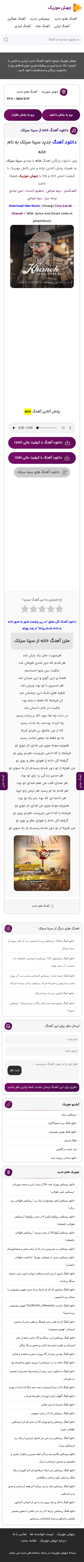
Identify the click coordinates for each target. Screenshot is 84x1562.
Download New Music (24, 206)
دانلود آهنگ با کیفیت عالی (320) (38, 442)
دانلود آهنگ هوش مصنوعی (62, 1131)
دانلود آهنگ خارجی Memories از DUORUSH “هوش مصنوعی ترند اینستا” (42, 1309)
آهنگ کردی (23, 26)
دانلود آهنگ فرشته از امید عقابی (58, 1404)
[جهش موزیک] (62, 8)
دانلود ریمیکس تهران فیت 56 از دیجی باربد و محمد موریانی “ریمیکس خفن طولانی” (43, 1188)
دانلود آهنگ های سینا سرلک (38, 472)
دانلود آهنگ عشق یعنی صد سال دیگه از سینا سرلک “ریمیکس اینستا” (42, 1007)
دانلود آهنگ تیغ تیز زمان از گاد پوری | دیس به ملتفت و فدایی (43, 1353)
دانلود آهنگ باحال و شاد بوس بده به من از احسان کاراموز (45, 1502)
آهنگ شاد (42, 26)
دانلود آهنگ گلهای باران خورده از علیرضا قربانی (49, 1396)
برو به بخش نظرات (22, 115)
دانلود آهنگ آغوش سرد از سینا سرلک (54, 993)
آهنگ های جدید (65, 18)
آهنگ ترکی (62, 26)
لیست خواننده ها (41, 1534)
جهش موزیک (49, 92)
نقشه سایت (29, 1540)
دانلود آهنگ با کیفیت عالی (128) (38, 457)
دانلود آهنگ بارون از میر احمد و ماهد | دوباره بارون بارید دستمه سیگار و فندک (42, 1277)
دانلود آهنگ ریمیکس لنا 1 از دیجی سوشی (53, 1413)
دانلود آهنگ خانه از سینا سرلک (44, 130)
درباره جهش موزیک (53, 1540)
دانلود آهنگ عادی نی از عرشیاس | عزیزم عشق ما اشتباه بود (43, 1362)
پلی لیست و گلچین (66, 1149)
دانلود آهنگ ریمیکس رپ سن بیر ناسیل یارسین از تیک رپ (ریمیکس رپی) (44, 1442)
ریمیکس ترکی (68, 1114)
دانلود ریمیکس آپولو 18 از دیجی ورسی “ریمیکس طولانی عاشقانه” (45, 1236)
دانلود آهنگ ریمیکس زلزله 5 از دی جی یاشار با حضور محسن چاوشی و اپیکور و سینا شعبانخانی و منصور (43, 1515)
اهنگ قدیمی (70, 1140)
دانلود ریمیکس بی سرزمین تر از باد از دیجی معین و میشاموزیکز (41, 1248)
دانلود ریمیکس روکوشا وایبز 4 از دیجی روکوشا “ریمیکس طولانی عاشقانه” (45, 1220)
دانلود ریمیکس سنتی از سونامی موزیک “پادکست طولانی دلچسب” (45, 1261)
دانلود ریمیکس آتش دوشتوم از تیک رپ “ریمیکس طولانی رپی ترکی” (42, 1204)
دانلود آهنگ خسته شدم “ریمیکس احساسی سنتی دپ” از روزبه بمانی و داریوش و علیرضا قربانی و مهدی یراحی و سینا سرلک (42, 979)
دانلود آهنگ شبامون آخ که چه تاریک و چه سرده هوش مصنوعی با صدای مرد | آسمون (41, 1293)
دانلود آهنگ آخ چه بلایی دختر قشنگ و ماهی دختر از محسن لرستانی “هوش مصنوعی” (44, 1325)
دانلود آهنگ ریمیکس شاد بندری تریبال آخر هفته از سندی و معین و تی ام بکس (41, 1490)
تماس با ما (20, 1534)
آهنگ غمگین (16, 18)
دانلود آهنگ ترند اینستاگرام (62, 1123)
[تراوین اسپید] (42, 893)
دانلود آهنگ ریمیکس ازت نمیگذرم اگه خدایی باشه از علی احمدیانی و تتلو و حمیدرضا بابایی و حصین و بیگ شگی (45, 1341)
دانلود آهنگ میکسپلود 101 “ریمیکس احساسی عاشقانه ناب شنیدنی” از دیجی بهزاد (43, 962)
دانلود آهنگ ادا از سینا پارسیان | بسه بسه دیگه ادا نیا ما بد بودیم (42, 1387)
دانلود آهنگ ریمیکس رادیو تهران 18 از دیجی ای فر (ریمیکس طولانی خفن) (43, 1425)
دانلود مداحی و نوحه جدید (63, 1157)
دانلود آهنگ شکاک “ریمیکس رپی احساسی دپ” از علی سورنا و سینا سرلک (41, 944)
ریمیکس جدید (40, 18)
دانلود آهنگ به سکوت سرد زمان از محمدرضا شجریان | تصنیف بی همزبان (42, 1375)
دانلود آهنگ (64, 142)
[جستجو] (6, 40)
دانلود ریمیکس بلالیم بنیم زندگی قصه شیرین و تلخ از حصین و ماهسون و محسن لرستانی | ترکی (43, 1458)
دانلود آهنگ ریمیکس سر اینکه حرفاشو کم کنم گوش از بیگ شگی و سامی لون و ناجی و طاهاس (44, 1474)
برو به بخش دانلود (61, 115)
